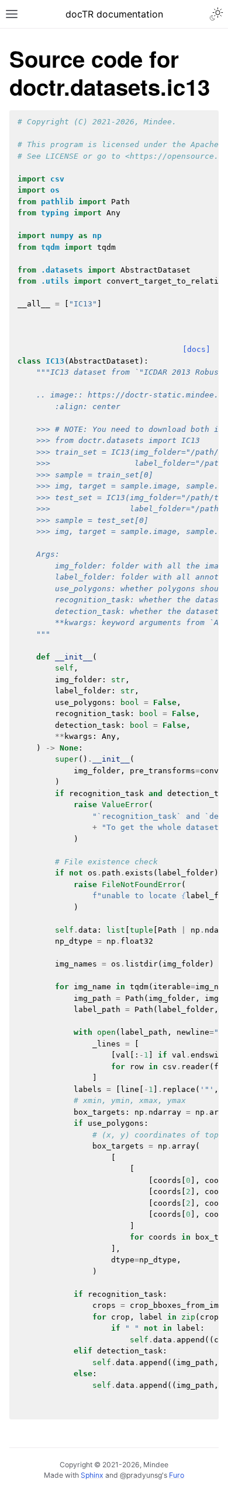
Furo (176, 1475)
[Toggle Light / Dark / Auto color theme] (216, 14)
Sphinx (92, 1475)
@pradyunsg (141, 1475)
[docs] (196, 349)
